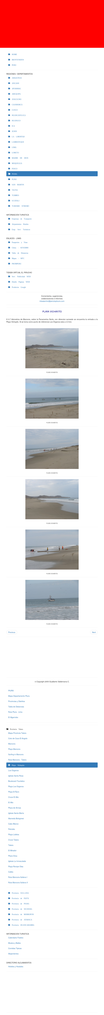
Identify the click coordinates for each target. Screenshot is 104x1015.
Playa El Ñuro (13, 791)
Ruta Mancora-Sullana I (17, 877)
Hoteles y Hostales (15, 966)
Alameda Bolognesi (16, 818)
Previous (11, 632)
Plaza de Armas (14, 807)
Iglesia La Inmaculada (17, 861)
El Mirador (12, 850)
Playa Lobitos (13, 834)
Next (94, 632)
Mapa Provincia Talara (17, 733)
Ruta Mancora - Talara (17, 759)
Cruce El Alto (13, 797)
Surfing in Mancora (15, 754)
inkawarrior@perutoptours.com (52, 301)
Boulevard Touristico (16, 781)
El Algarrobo (13, 717)
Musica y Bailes (14, 943)
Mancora (11, 743)
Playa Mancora (14, 749)
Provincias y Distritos (16, 701)
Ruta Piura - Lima (15, 712)
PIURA (11, 690)
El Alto (10, 802)
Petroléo (11, 829)
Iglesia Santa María (16, 813)
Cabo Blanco (13, 823)
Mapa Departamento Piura (19, 696)
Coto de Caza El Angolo (17, 738)
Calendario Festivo (15, 937)
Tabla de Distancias (16, 706)
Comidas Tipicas (15, 948)
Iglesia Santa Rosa (15, 775)
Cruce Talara (13, 839)
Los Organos (13, 770)
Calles (10, 872)
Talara (10, 845)
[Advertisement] (52, 24)
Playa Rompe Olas (15, 866)
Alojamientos (13, 953)
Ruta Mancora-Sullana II (18, 882)
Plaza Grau (12, 855)
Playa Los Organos (16, 786)
